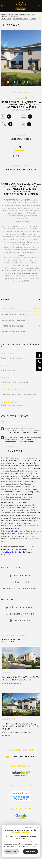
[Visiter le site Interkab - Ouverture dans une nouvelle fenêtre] (21, 773)
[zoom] (21, 58)
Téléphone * (12, 390)
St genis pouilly (20, 19)
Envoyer (15, 451)
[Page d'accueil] (21, 6)
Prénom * (9, 353)
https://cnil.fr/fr (30, 505)
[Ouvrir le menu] (39, 6)
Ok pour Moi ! (30, 851)
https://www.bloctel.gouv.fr (13, 531)
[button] (8, 82)
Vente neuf (6, 19)
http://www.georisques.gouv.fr (26, 273)
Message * (10, 402)
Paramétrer (11, 851)
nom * (6, 365)
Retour (13, 25)
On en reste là (29, 827)
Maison (33, 19)
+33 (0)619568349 (17, 422)
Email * (7, 378)
